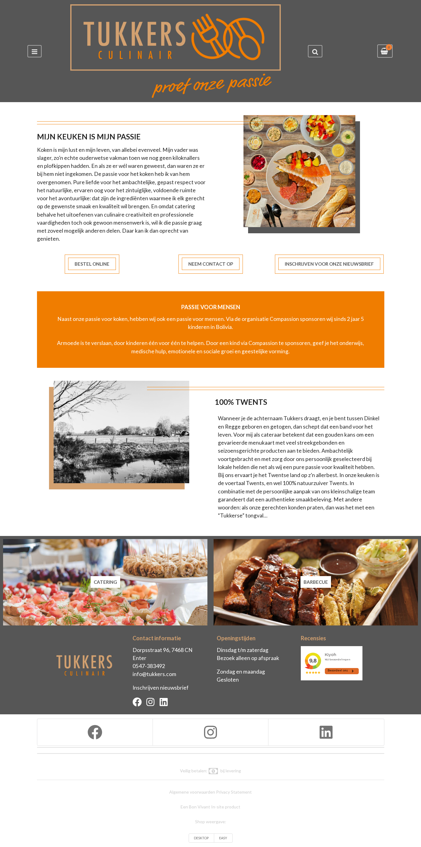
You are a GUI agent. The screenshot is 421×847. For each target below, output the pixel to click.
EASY (223, 838)
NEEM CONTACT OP (210, 264)
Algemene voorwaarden (192, 792)
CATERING (105, 582)
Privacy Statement (234, 792)
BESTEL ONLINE (92, 264)
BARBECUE (316, 582)
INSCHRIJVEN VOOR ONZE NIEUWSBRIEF (329, 264)
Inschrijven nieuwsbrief (161, 687)
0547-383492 (149, 666)
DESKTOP (201, 838)
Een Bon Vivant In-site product (210, 806)
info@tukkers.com (154, 674)
